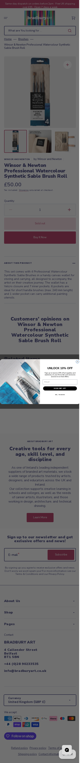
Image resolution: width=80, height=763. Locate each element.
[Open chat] (64, 750)
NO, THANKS (58, 394)
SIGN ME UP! (58, 388)
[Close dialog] (76, 361)
